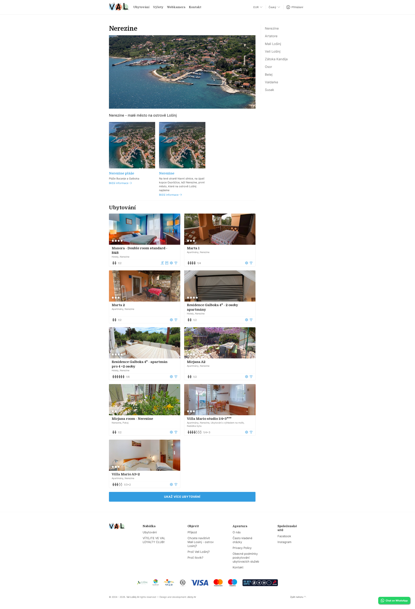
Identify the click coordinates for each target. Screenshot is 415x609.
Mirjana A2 (196, 362)
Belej (269, 74)
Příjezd (192, 532)
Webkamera (176, 7)
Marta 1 (193, 248)
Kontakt (195, 7)
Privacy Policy (242, 548)
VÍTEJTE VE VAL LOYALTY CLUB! (154, 540)
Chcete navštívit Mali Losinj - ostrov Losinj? (201, 542)
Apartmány (193, 252)
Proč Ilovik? (195, 557)
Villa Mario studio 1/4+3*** (209, 419)
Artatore (271, 36)
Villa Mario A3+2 (126, 474)
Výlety (158, 7)
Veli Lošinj (272, 51)
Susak (269, 90)
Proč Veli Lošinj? (199, 551)
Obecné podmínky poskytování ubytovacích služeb (246, 557)
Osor (268, 67)
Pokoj (125, 422)
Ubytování (141, 7)
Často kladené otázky (242, 540)
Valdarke (271, 82)
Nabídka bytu (194, 426)
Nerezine (166, 173)
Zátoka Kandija (276, 59)
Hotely (115, 256)
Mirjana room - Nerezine (132, 419)
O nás (237, 532)
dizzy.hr (191, 597)
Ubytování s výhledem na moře (227, 422)
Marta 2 (118, 305)
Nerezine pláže (121, 173)
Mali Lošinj (273, 44)
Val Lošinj (131, 597)
